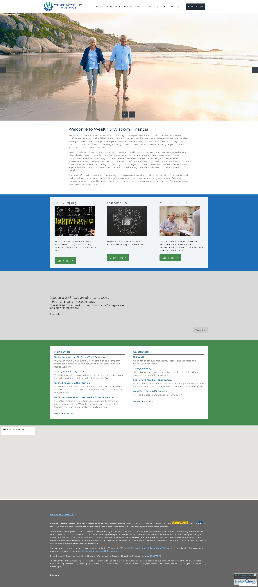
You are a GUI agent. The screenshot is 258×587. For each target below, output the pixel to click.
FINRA (153, 556)
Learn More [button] (64, 261)
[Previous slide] (3, 70)
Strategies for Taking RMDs (69, 371)
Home (99, 6)
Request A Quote (153, 6)
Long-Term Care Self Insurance (150, 391)
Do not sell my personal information (99, 551)
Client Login (195, 6)
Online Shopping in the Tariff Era (72, 383)
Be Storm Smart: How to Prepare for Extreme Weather (84, 397)
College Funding (142, 368)
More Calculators (143, 401)
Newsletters (62, 351)
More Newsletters (65, 413)
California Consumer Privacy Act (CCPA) (146, 548)
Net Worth (139, 357)
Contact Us (176, 6)
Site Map (54, 575)
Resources (130, 6)
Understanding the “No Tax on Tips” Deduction (80, 357)
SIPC (159, 556)
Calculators (141, 351)
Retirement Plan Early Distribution (152, 380)
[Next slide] (255, 70)
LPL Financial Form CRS (62, 514)
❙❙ (132, 114)
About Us (112, 6)
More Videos (56, 314)
